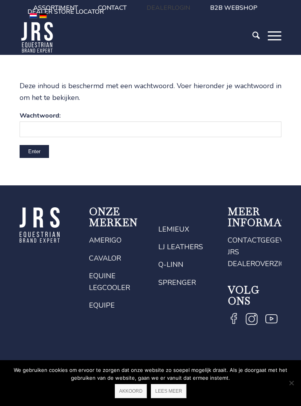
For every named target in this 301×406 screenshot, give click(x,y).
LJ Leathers (180, 247)
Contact (112, 8)
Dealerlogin (168, 8)
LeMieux (173, 229)
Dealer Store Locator (65, 11)
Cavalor (105, 258)
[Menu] (270, 48)
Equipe (102, 305)
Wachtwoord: (40, 115)
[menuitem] (112, 8)
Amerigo (105, 240)
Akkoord (131, 391)
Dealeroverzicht (261, 263)
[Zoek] (252, 48)
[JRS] (37, 37)
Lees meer (168, 391)
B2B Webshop (233, 8)
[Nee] (291, 383)
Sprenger (177, 282)
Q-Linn (170, 264)
